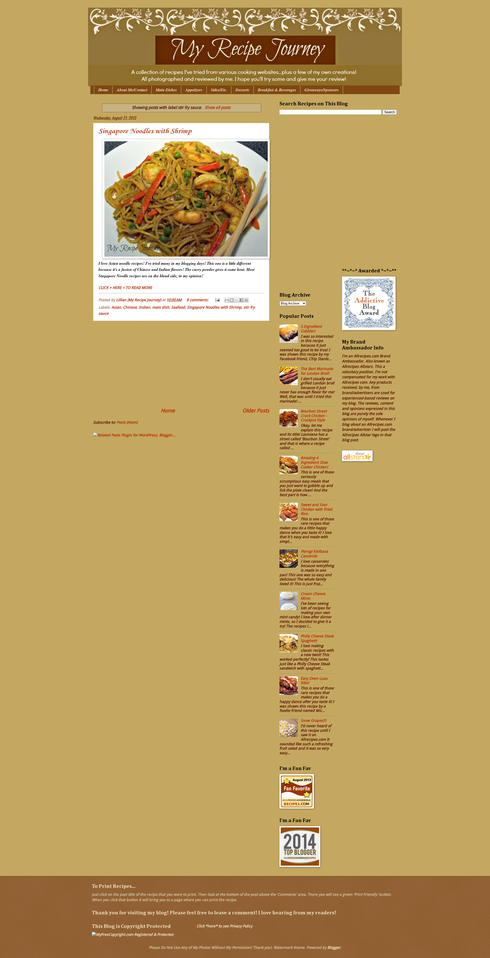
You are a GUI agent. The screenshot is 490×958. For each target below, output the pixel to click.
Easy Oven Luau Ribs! (314, 680)
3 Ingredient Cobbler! (311, 328)
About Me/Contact (132, 90)
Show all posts (217, 107)
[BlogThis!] (231, 300)
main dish (160, 307)
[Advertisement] (181, 364)
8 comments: (198, 300)
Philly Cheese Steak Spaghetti (317, 638)
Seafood (178, 307)
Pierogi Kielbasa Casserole (314, 553)
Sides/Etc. (219, 90)
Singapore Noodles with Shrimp (145, 131)
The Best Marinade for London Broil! (317, 371)
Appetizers (193, 90)
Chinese (130, 307)
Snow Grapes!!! (313, 720)
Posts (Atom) (127, 422)
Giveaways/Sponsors (321, 90)
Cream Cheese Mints (313, 596)
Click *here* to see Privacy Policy (224, 926)
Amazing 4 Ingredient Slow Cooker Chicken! (314, 462)
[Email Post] (216, 300)
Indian (144, 307)
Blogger (333, 947)
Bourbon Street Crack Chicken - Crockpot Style (314, 415)
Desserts (242, 90)
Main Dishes (166, 90)
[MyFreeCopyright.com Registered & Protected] (133, 934)
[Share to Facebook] (241, 300)
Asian (116, 307)
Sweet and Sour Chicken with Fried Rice (316, 509)
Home (103, 90)
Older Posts (255, 411)
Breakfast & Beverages (277, 90)
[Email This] (226, 300)
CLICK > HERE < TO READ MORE (125, 287)
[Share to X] (236, 300)
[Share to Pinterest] (246, 300)
